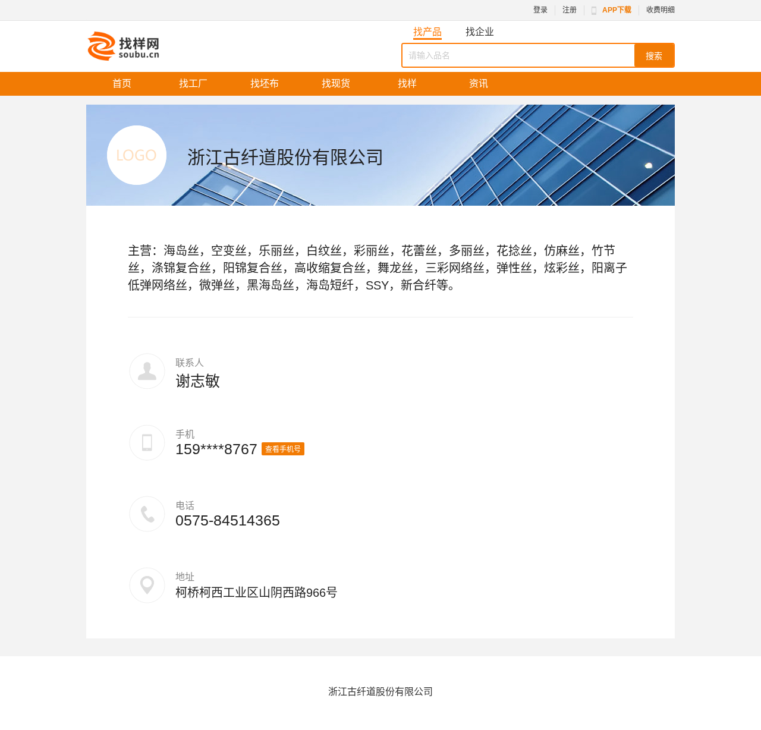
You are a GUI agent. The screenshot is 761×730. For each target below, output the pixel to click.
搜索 (654, 56)
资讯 (478, 83)
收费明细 (660, 10)
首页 (121, 83)
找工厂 (193, 83)
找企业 (480, 32)
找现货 (336, 83)
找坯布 (264, 83)
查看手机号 (283, 449)
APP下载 (616, 10)
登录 (540, 10)
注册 (569, 10)
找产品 (427, 32)
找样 (407, 83)
